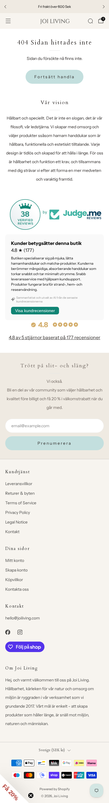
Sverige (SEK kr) (52, 750)
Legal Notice (16, 522)
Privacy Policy (17, 512)
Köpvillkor (14, 579)
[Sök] (90, 21)
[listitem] (54, 6)
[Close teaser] (31, 795)
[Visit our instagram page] (20, 632)
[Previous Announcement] (5, 6)
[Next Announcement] (103, 6)
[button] (14, 788)
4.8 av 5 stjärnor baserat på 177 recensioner (54, 337)
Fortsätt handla (54, 76)
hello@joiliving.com (22, 618)
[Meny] (8, 21)
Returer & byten (20, 493)
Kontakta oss (17, 589)
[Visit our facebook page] (7, 632)
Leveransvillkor (18, 483)
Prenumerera (54, 443)
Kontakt (12, 531)
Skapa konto (16, 570)
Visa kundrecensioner (35, 310)
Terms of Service (20, 502)
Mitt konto (14, 560)
